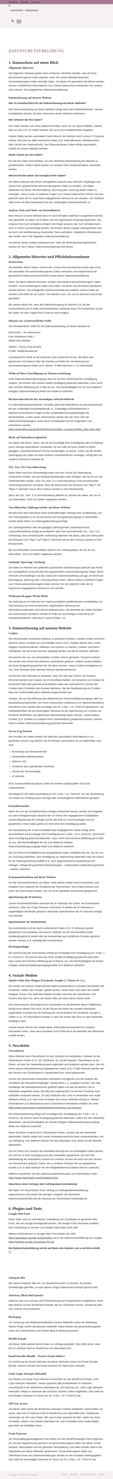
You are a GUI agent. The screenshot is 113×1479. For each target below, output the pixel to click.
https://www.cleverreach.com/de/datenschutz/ (33, 1177)
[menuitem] (14, 2)
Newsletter (24, 2)
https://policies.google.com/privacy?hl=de (31, 1242)
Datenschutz (13, 2)
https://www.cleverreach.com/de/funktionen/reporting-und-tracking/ (45, 1107)
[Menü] (17, 21)
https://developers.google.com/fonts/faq (30, 1238)
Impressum (35, 2)
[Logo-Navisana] (47, 9)
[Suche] (11, 21)
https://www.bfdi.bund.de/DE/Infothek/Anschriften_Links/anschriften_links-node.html (54, 429)
